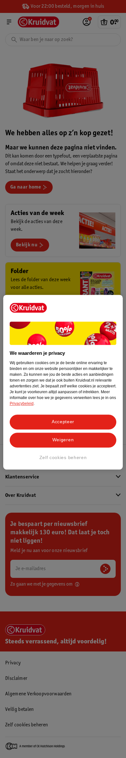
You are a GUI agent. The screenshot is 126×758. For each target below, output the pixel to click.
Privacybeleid (22, 404)
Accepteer (63, 422)
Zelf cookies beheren (63, 457)
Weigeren (63, 439)
